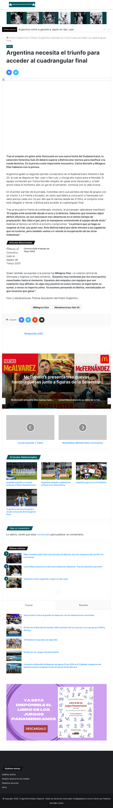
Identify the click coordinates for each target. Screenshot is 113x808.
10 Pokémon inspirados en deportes (40, 640)
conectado (43, 534)
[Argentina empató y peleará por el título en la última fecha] (56, 471)
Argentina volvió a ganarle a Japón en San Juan (46, 29)
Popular (29, 605)
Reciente (83, 605)
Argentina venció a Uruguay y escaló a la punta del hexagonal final (21, 511)
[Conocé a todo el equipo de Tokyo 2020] (14, 256)
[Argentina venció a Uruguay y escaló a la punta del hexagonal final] (21, 497)
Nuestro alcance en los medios (15, 779)
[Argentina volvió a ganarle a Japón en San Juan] (13, 583)
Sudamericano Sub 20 (68, 307)
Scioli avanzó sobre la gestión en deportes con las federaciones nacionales (59, 615)
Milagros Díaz (41, 307)
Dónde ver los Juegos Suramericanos (41, 652)
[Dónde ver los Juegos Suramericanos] (13, 656)
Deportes (22, 37)
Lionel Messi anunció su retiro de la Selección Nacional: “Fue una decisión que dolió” (56, 379)
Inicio (12, 37)
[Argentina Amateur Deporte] (22, 4)
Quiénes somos (9, 774)
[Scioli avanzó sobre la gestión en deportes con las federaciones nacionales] (13, 619)
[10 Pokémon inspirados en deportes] (13, 643)
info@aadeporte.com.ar (83, 799)
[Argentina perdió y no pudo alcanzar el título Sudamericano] (21, 471)
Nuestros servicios (10, 783)
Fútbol (33, 37)
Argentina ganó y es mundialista (91, 482)
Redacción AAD (33, 333)
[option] (56, 381)
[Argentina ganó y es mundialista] (91, 471)
